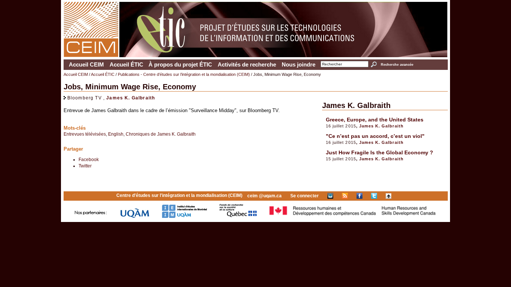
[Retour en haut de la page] (388, 196)
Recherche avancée (397, 65)
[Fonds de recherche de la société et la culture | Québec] (238, 216)
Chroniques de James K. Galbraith (161, 134)
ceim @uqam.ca (264, 195)
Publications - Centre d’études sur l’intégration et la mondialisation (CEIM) (184, 74)
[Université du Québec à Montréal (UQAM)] (135, 216)
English (115, 134)
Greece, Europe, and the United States (374, 120)
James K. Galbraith (130, 97)
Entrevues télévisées (85, 134)
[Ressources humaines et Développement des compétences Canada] (353, 216)
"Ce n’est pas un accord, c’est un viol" (375, 136)
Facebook (89, 159)
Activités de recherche (247, 65)
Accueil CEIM (86, 65)
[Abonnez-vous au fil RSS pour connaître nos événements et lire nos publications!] (345, 196)
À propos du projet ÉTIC (180, 65)
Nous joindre (298, 65)
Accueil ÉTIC (126, 65)
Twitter (85, 165)
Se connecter (304, 195)
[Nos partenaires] (91, 216)
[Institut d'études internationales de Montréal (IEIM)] (184, 216)
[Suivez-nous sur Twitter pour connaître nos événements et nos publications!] (374, 196)
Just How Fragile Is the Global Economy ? (379, 152)
